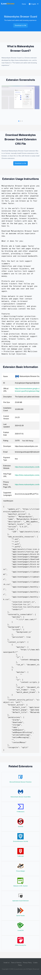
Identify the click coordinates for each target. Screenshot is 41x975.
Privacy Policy (27, 962)
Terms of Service (16, 962)
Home (24, 4)
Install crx (7, 962)
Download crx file (20, 25)
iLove (7, 4)
